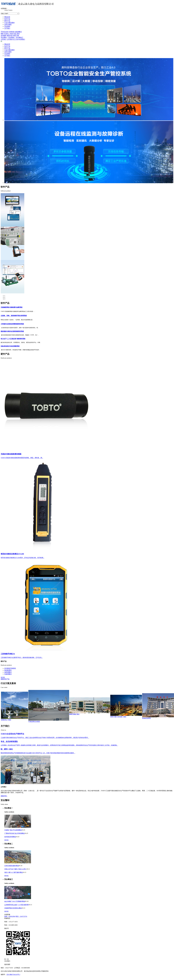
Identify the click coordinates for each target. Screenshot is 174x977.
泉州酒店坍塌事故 (10, 836)
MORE (3, 677)
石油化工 (7, 33)
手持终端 (11, 32)
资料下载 (16, 35)
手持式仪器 (4, 32)
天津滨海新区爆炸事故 (11, 865)
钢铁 (2, 33)
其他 (18, 33)
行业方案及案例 (9, 22)
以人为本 (16, 39)
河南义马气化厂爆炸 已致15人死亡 (15, 869)
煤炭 (11, 33)
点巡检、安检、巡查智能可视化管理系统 (14, 315)
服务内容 (10, 35)
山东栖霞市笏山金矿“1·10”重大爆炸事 (16, 904)
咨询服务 (4, 35)
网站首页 (7, 17)
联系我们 (22, 39)
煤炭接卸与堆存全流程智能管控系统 (12, 331)
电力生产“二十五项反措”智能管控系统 (13, 338)
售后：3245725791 (21, 916)
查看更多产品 (5, 679)
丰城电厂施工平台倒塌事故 (13, 830)
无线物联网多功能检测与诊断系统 (11, 307)
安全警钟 (7, 26)
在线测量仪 (18, 32)
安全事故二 (12, 37)
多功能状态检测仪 (10, 668)
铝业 (14, 33)
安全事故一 (4, 37)
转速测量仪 (8, 674)
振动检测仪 (8, 670)
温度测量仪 (8, 672)
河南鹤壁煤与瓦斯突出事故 (13, 908)
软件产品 (7, 19)
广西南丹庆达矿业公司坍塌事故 (14, 833)
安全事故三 (19, 37)
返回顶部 (7, 964)
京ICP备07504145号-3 (13, 974)
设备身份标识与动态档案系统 (10, 346)
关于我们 (7, 28)
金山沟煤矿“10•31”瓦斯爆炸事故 (14, 901)
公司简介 (4, 39)
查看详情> (4, 796)
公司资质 (10, 39)
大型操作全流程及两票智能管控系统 (12, 324)
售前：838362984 (9, 916)
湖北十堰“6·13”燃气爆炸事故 (13, 872)
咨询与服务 (8, 24)
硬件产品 (7, 21)
